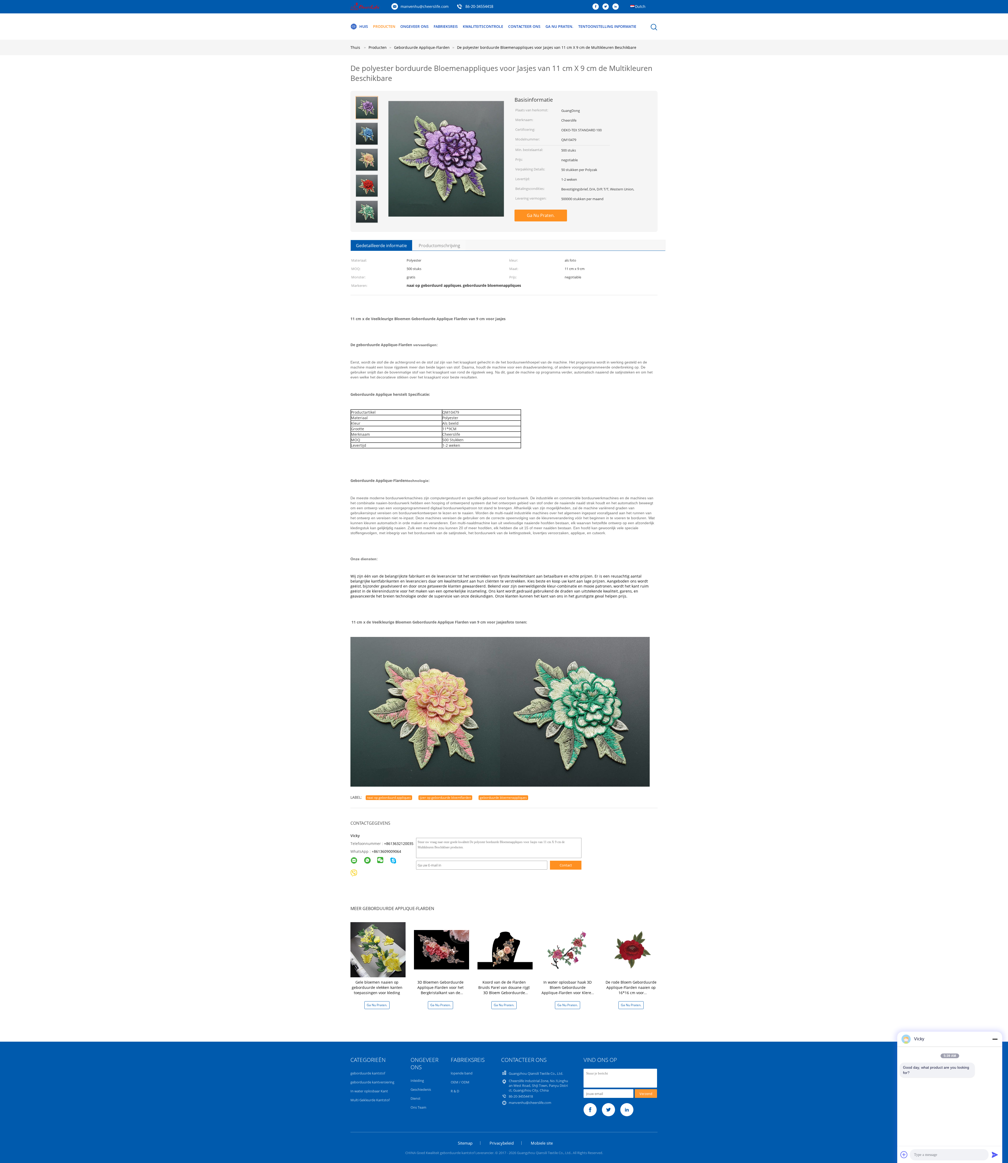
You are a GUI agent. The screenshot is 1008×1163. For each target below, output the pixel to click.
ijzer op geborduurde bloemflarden (445, 797)
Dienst (416, 1098)
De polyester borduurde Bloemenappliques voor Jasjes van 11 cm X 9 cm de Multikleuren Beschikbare (546, 47)
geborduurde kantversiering (372, 1082)
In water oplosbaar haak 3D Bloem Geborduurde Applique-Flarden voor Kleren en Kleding (568, 990)
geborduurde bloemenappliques (503, 797)
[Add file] (904, 1154)
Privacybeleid (502, 1143)
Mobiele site (542, 1143)
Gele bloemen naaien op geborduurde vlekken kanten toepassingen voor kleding (377, 987)
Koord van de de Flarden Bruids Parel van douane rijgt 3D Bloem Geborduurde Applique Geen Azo (504, 990)
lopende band (461, 1073)
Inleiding (417, 1080)
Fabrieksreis (446, 26)
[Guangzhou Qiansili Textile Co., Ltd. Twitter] (607, 6)
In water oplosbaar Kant (369, 1091)
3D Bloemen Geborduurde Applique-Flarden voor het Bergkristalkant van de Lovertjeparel (440, 990)
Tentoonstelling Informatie (607, 26)
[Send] (995, 1154)
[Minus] (995, 1039)
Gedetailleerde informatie (381, 245)
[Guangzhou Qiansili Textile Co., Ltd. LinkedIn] (617, 6)
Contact (566, 865)
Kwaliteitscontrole (483, 26)
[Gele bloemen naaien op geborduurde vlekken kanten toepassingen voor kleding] (378, 949)
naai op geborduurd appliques (389, 797)
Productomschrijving (439, 245)
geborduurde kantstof (367, 1073)
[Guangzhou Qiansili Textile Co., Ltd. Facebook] (597, 6)
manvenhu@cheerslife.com (425, 6)
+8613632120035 (398, 843)
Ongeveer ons (414, 26)
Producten (384, 26)
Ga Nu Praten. (559, 26)
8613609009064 (387, 851)
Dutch (640, 6)
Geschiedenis (421, 1089)
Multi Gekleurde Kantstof (370, 1100)
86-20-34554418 (479, 7)
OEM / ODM (460, 1082)
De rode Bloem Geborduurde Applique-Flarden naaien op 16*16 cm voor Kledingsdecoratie (631, 990)
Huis (363, 26)
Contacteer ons (524, 26)
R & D (455, 1091)
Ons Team (418, 1107)
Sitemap (465, 1143)
